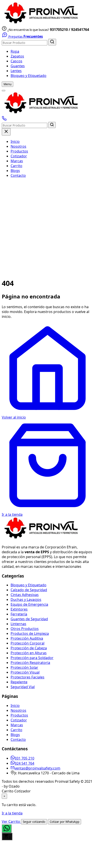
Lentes (16, 70)
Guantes (18, 65)
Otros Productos (25, 628)
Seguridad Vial (23, 686)
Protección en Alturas (29, 652)
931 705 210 (24, 758)
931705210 (59, 29)
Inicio (15, 141)
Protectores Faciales (27, 677)
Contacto (18, 175)
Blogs (15, 170)
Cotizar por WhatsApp (64, 822)
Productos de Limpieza (30, 633)
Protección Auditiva (27, 638)
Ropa (15, 51)
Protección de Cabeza (29, 648)
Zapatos (17, 56)
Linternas (18, 623)
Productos (19, 151)
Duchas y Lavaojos (26, 599)
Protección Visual (25, 672)
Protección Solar (24, 667)
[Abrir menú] (3, 90)
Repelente (19, 682)
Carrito (16, 165)
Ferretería (19, 614)
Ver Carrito (11, 821)
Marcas (17, 160)
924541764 (80, 29)
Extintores (19, 609)
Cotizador (19, 156)
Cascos (16, 61)
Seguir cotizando (34, 822)
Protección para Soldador (32, 657)
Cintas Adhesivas (25, 594)
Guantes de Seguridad (29, 619)
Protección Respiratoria (30, 662)
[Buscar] (52, 42)
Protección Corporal (27, 643)
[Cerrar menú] (6, 132)
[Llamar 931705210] (4, 119)
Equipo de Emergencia (29, 604)
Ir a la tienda (12, 813)
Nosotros (18, 146)
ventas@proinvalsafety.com (37, 768)
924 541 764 (24, 763)
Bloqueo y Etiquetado (28, 75)
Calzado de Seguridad (29, 589)
